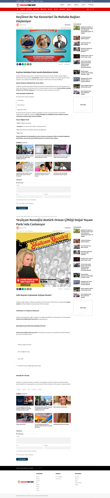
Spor (56, 9)
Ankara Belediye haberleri (65, 28)
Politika (44, 9)
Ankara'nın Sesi (23, 24)
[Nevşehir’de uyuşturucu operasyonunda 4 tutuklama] (76, 51)
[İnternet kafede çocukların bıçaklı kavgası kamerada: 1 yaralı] (76, 74)
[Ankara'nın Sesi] (25, 6)
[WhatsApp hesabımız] (93, 1)
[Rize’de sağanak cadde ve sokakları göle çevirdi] (76, 88)
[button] (17, 9)
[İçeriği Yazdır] (30, 64)
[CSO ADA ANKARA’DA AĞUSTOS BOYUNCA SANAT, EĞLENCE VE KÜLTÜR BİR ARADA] (43, 418)
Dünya (50, 9)
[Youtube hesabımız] (91, 1)
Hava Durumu (58, 478)
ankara (19, 389)
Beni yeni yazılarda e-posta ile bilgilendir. (24, 203)
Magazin (63, 9)
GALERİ (19, 1)
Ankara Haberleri (67, 231)
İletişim (76, 484)
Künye (37, 490)
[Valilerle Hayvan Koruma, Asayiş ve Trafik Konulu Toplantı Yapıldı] (62, 149)
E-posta (46, 194)
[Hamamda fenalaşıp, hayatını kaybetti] (76, 39)
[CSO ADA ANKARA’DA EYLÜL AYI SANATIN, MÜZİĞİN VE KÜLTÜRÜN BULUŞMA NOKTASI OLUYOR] (25, 401)
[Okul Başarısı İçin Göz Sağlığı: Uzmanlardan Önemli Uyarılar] (62, 167)
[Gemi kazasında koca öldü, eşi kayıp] (76, 45)
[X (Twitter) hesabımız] (87, 1)
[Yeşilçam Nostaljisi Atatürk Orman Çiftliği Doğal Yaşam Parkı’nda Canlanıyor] (25, 167)
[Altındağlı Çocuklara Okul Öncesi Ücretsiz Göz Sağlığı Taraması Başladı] (43, 167)
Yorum (18, 185)
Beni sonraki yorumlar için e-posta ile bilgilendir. (26, 199)
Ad (17, 194)
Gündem (30, 9)
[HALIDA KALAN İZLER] (25, 418)
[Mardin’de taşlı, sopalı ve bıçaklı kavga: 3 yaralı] (76, 58)
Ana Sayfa (77, 476)
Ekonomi (37, 9)
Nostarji (34, 389)
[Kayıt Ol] (88, 9)
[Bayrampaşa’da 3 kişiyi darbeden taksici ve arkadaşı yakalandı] (76, 81)
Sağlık (70, 9)
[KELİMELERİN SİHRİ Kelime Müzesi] (62, 418)
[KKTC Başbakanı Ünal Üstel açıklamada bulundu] (76, 93)
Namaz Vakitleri (59, 476)
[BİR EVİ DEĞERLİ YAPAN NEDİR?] (62, 401)
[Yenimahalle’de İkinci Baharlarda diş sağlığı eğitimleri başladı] (43, 149)
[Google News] (67, 64)
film (29, 389)
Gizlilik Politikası (78, 482)
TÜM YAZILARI (67, 24)
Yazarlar (22, 9)
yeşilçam (40, 389)
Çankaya (24, 389)
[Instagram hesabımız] (89, 1)
